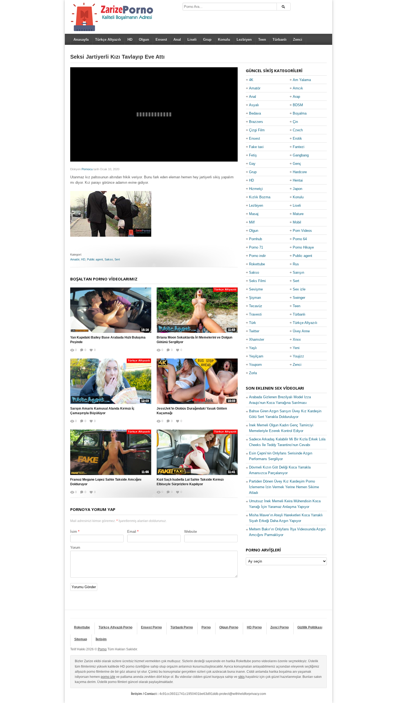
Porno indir (257, 256)
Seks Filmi (257, 281)
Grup (207, 40)
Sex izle (299, 289)
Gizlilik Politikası (309, 627)
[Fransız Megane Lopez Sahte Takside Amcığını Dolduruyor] (110, 452)
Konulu (224, 40)
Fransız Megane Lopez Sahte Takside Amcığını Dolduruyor (105, 482)
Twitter (254, 331)
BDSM (298, 105)
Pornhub (255, 239)
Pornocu (87, 169)
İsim (73, 532)
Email (131, 532)
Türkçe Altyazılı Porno (115, 627)
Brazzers (256, 122)
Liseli (192, 40)
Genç (297, 164)
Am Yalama (302, 80)
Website (190, 532)
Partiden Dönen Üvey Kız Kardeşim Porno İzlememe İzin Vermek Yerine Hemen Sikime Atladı (284, 487)
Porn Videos (302, 231)
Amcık (298, 88)
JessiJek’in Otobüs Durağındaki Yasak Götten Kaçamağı (192, 411)
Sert (117, 259)
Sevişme (256, 289)
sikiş (241, 677)
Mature (298, 214)
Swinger (299, 298)
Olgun (144, 40)
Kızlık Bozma (259, 197)
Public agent (95, 259)
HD (129, 40)
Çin (295, 122)
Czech (298, 130)
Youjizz (298, 356)
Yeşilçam (256, 356)
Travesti (255, 314)
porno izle (108, 677)
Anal (177, 40)
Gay (252, 164)
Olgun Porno (228, 627)
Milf (252, 222)
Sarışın (298, 272)
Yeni (296, 348)
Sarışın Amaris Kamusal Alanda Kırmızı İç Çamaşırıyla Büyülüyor (102, 411)
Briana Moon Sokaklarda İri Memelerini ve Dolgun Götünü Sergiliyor (194, 340)
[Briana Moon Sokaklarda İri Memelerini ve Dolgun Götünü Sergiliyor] (197, 310)
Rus (296, 264)
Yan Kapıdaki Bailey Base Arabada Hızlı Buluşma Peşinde (108, 340)
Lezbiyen (244, 40)
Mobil (297, 222)
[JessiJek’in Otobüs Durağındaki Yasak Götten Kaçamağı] (197, 381)
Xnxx (297, 339)
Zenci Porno (279, 627)
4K (251, 80)
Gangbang (301, 155)
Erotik (297, 138)
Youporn (255, 365)
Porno (206, 627)
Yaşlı (253, 348)
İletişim (101, 639)
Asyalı (254, 105)
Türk (252, 323)
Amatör (74, 259)
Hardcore (300, 172)
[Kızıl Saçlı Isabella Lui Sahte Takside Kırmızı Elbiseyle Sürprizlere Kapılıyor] (197, 452)
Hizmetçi (256, 189)
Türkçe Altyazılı (108, 40)
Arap (296, 97)
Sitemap (80, 639)
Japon (297, 189)
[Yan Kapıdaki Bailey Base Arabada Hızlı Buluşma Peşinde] (110, 310)
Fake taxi (256, 147)
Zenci (297, 40)
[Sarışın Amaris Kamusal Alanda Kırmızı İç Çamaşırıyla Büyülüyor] (110, 381)
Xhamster (256, 339)
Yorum (75, 547)
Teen (262, 40)
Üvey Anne (301, 331)
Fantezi (298, 147)
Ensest (161, 40)
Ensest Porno (151, 627)
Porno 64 (300, 239)
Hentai (298, 180)
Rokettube (257, 264)
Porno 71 (256, 247)
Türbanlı (279, 40)
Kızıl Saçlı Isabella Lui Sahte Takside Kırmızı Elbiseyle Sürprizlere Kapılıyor (190, 482)
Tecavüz (255, 306)
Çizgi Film (257, 130)
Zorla (253, 373)
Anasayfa (81, 40)
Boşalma (300, 113)
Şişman (255, 298)
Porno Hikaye (303, 247)
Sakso (109, 259)
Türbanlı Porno (181, 627)
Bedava (255, 113)
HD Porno (254, 627)
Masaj (253, 214)
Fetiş (253, 155)
